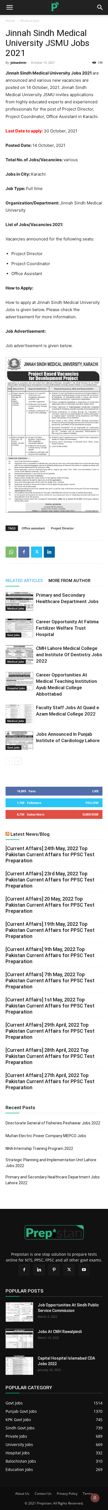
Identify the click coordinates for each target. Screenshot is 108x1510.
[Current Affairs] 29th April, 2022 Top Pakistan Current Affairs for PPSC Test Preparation (50, 1031)
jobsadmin (18, 62)
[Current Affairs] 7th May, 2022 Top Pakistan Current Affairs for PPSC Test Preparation (50, 980)
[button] (100, 7)
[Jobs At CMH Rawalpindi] (19, 1338)
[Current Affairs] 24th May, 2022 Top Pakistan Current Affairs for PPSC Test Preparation (50, 854)
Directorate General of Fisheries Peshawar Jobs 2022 (53, 1123)
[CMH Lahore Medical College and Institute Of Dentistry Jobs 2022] (19, 654)
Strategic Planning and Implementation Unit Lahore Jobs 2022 (51, 1163)
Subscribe (91, 814)
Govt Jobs (13, 635)
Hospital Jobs (16, 688)
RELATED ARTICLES (24, 580)
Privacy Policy (67, 1493)
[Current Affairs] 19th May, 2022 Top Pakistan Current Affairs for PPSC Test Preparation (50, 930)
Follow (92, 803)
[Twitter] (36, 552)
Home (10, 20)
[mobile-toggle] (9, 7)
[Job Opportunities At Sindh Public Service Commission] (19, 1312)
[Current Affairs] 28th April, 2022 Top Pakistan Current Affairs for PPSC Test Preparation (50, 1056)
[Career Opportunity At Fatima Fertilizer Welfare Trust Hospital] (19, 628)
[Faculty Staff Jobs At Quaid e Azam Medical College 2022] (19, 714)
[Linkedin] (49, 552)
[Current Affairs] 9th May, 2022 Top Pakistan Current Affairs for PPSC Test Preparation (50, 955)
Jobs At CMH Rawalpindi (60, 1331)
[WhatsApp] (11, 552)
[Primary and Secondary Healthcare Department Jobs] (19, 601)
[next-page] (17, 761)
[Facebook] (23, 552)
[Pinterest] (54, 1269)
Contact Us (43, 1493)
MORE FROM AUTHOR (69, 580)
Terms (88, 1493)
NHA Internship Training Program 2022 (39, 1148)
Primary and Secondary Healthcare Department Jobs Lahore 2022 (53, 1180)
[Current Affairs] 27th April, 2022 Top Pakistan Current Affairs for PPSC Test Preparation (50, 1081)
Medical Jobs (30, 20)
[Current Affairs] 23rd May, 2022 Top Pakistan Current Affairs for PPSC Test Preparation (50, 880)
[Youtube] (83, 1269)
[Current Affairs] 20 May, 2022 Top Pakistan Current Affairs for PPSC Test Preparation (50, 905)
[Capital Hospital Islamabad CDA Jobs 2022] (19, 1365)
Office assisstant (33, 528)
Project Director (62, 528)
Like (95, 791)
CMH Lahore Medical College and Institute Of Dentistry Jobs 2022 (69, 654)
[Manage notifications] (95, 1497)
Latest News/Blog (30, 834)
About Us (22, 1493)
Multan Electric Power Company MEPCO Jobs (46, 1136)
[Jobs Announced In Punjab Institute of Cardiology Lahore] (19, 740)
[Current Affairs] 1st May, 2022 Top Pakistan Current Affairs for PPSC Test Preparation (50, 1006)
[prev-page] (9, 761)
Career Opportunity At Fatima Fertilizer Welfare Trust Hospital (67, 628)
